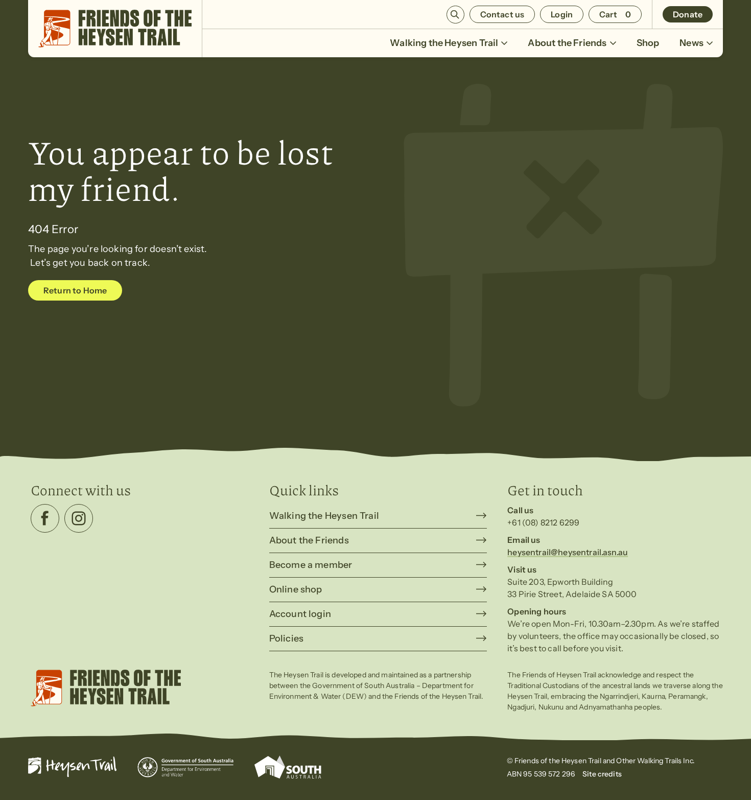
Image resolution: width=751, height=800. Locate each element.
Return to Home (75, 290)
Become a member (311, 564)
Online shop (295, 589)
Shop (648, 43)
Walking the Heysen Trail (444, 43)
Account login (300, 614)
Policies (286, 638)
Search (455, 15)
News (691, 43)
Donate (687, 14)
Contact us (502, 14)
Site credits (602, 774)
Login (562, 14)
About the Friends (567, 43)
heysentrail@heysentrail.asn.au (567, 552)
